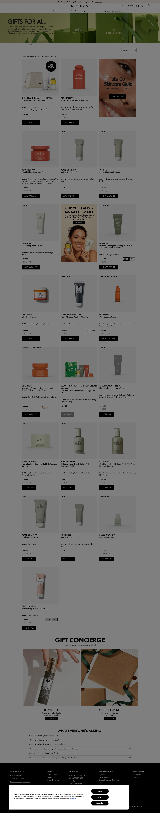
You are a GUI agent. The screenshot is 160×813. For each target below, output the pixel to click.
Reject (100, 797)
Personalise (100, 803)
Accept (100, 791)
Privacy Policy (74, 798)
